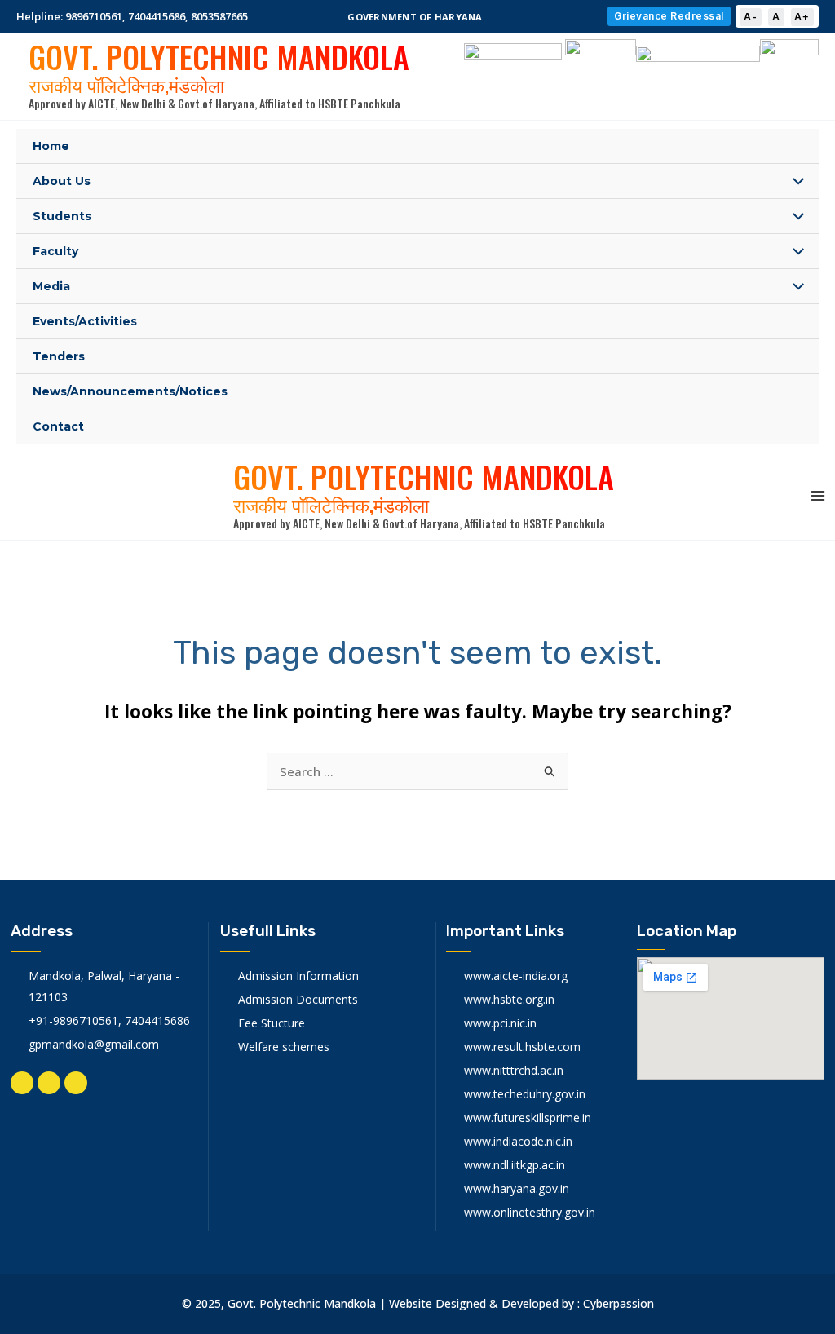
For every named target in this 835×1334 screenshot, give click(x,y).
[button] (417, 16)
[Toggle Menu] (794, 182)
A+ (802, 17)
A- (751, 17)
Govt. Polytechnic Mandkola (219, 64)
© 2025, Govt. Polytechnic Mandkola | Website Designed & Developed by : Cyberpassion (418, 1303)
